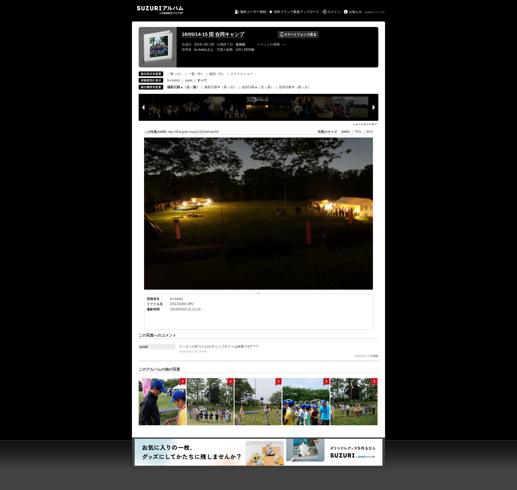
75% (358, 132)
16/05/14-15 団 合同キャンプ (213, 34)
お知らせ (355, 12)
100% (345, 132)
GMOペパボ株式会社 (375, 12)
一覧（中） (196, 74)
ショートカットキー (365, 124)
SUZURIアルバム (160, 10)
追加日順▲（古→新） (258, 87)
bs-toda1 (173, 80)
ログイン (333, 12)
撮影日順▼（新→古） (220, 87)
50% (369, 132)
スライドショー (241, 74)
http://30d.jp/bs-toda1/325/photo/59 (193, 132)
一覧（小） (175, 74)
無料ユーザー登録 (253, 12)
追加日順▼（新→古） (295, 87)
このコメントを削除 (366, 355)
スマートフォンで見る (298, 34)
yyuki (189, 80)
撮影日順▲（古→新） (183, 87)
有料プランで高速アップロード (296, 12)
